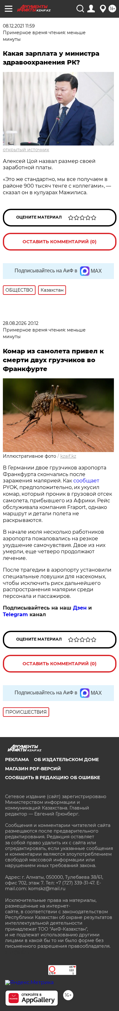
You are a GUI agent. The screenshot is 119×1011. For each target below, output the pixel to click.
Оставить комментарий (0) (59, 242)
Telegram (15, 614)
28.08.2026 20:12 (20, 323)
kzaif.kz (68, 456)
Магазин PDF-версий (33, 769)
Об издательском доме (66, 759)
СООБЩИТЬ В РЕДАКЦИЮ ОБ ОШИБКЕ (52, 777)
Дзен (80, 608)
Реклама (17, 759)
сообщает (86, 481)
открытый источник (26, 149)
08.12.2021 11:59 (19, 26)
